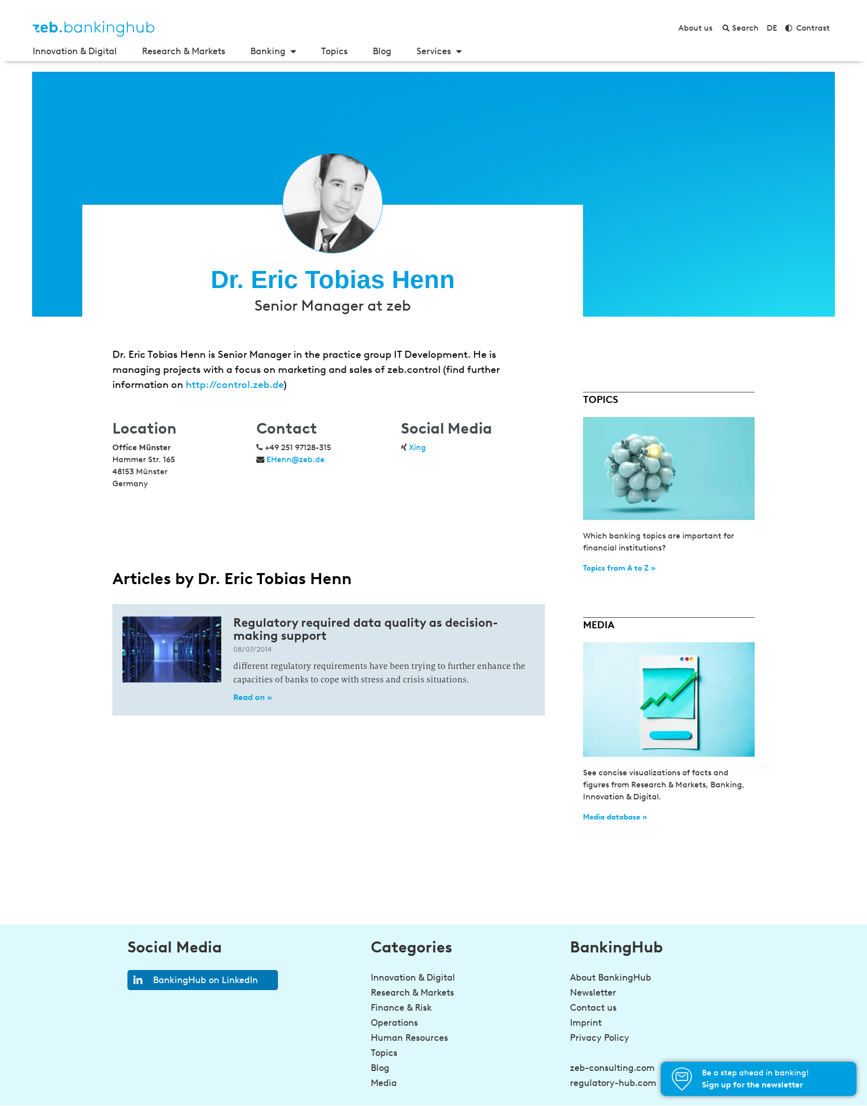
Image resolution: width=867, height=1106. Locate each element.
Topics (334, 51)
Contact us (593, 1007)
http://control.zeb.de (234, 384)
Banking (267, 51)
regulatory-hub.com (613, 1082)
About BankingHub (610, 977)
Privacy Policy (599, 1037)
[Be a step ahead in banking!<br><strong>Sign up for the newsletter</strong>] (681, 1078)
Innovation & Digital (75, 51)
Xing (417, 447)
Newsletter (593, 992)
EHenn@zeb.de (295, 459)
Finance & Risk (401, 1007)
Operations (394, 1022)
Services (433, 51)
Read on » (252, 697)
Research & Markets (183, 51)
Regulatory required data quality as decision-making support (365, 629)
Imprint (586, 1022)
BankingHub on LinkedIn (205, 980)
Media (384, 1082)
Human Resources (409, 1037)
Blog (382, 51)
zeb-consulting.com (612, 1067)
